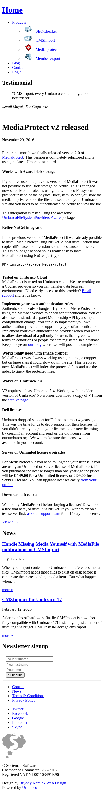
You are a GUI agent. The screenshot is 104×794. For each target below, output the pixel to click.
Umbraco (29, 787)
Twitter (17, 709)
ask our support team (43, 513)
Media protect (46, 49)
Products (19, 22)
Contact (18, 67)
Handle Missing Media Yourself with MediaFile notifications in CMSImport (50, 546)
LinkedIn (19, 722)
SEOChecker (46, 31)
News (16, 691)
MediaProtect (12, 157)
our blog (34, 344)
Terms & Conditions (28, 696)
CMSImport (45, 40)
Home (12, 9)
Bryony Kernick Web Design (42, 783)
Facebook (20, 713)
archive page (18, 400)
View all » (10, 522)
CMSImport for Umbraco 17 (32, 599)
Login (17, 72)
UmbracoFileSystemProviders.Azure (31, 217)
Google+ (19, 718)
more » (7, 590)
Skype (17, 727)
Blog (16, 63)
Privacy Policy (23, 700)
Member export (47, 58)
